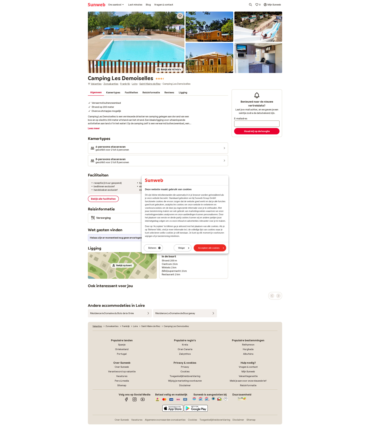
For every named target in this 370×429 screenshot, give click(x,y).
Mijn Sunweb (248, 371)
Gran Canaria (185, 349)
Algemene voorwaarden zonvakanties (165, 419)
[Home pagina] (96, 4)
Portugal (122, 353)
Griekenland (121, 349)
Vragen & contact (248, 366)
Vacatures (121, 376)
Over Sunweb (122, 366)
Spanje (121, 344)
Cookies (185, 371)
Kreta (185, 344)
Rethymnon (248, 344)
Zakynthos (185, 353)
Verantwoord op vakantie (122, 371)
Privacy (185, 366)
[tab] (96, 92)
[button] (136, 42)
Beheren (152, 248)
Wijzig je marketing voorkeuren (185, 380)
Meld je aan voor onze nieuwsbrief (248, 380)
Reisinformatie (248, 385)
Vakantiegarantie (248, 376)
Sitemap (121, 385)
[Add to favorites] (180, 16)
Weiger (181, 248)
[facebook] (126, 400)
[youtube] (142, 400)
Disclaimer (185, 385)
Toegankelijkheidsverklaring (185, 376)
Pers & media (122, 380)
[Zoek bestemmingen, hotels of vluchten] (250, 5)
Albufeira (248, 353)
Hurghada (248, 349)
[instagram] (134, 400)
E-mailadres (240, 118)
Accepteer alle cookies (209, 248)
